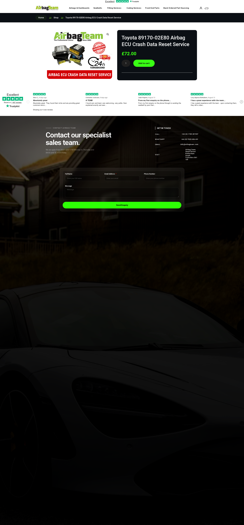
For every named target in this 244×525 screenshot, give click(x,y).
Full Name (68, 174)
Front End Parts (152, 8)
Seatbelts (97, 8)
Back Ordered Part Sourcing (176, 8)
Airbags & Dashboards (79, 8)
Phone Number (149, 174)
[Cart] (206, 8)
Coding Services (134, 8)
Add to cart (144, 63)
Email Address (109, 174)
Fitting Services (114, 8)
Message (68, 186)
